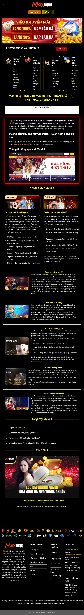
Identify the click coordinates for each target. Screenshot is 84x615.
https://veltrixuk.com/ (73, 555)
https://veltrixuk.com (20, 144)
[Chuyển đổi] (7, 428)
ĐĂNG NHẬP (34, 12)
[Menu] (3, 4)
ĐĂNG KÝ (48, 12)
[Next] (79, 484)
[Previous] (4, 484)
